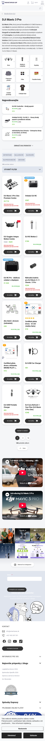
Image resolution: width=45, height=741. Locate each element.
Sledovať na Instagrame (24, 564)
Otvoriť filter (10, 169)
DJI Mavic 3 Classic (10, 51)
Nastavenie (22, 729)
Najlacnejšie (18, 155)
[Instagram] (9, 641)
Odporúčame (7, 155)
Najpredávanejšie (9, 160)
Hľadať (40, 8)
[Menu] (42, 2)
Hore (24, 448)
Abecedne (21, 160)
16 (28, 438)
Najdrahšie (30, 155)
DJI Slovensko (6, 679)
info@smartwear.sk (12, 631)
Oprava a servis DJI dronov (11, 676)
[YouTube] (15, 641)
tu (30, 723)
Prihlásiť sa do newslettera (16, 589)
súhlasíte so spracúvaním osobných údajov (29, 584)
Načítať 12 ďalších (22, 430)
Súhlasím (33, 735)
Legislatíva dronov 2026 (10, 669)
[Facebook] (4, 641)
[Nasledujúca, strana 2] (23, 438)
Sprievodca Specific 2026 (10, 672)
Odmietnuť (12, 735)
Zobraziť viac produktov (22, 145)
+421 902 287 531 (12, 635)
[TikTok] (20, 641)
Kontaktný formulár (12, 648)
